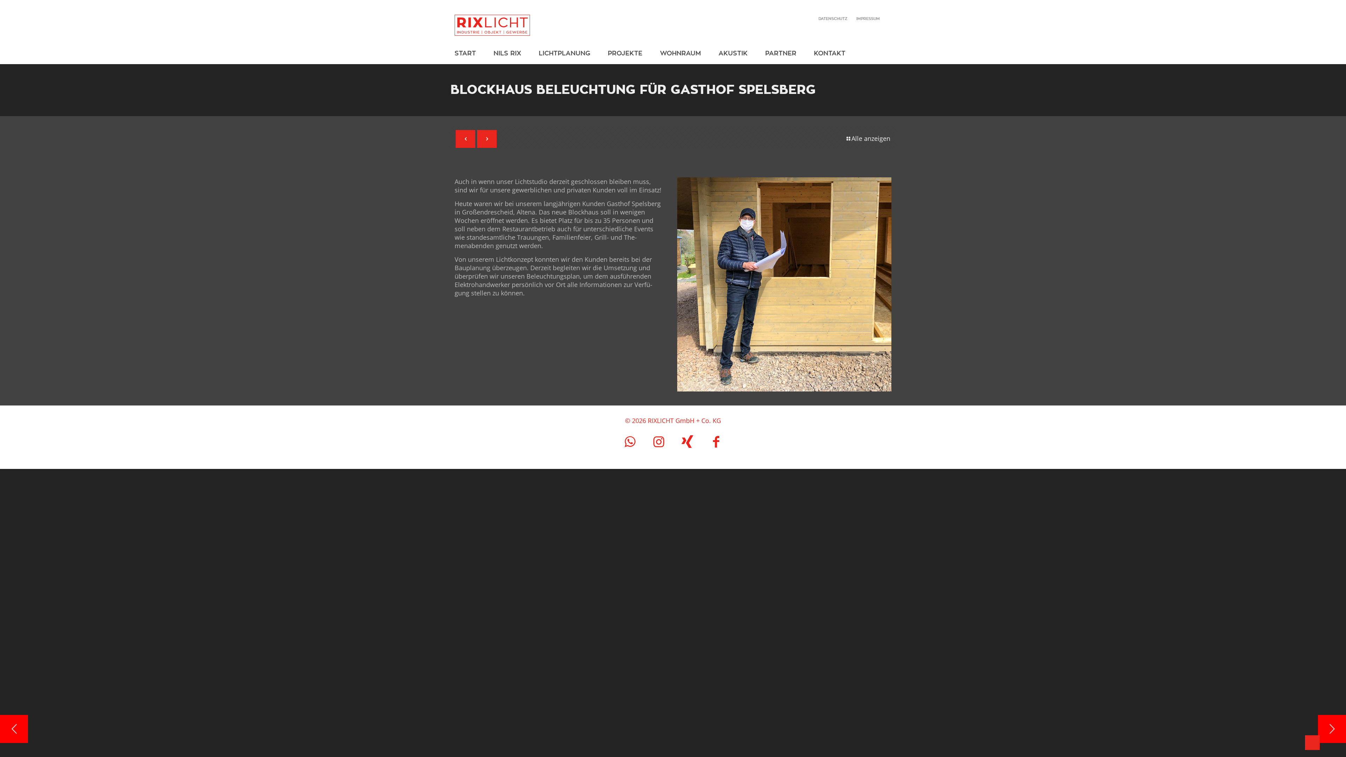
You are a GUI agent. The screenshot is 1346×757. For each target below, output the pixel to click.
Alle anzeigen (870, 138)
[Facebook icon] (716, 441)
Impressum (868, 18)
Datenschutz (832, 18)
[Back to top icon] (1312, 742)
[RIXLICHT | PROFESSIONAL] (492, 21)
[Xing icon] (687, 441)
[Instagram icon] (658, 441)
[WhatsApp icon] (630, 441)
